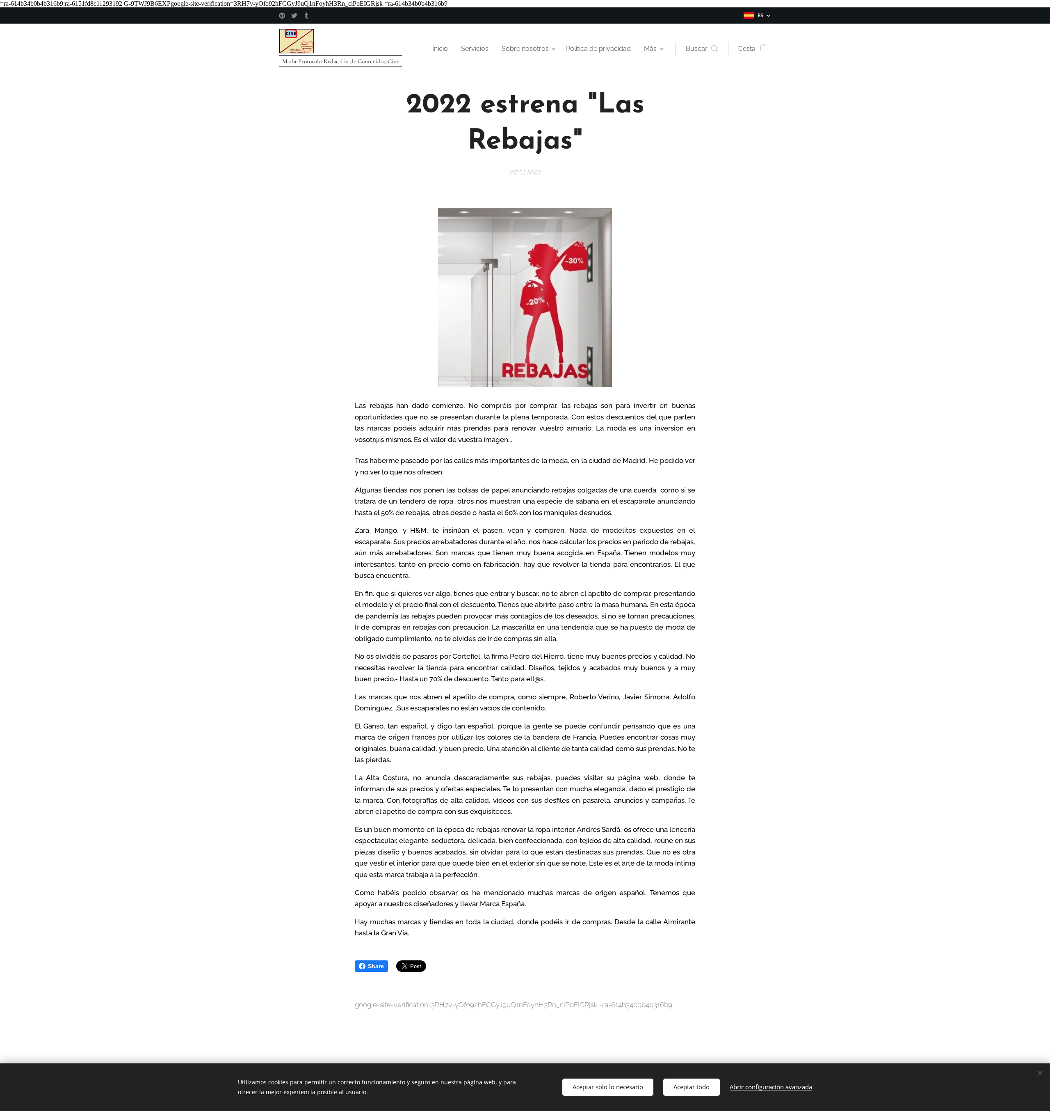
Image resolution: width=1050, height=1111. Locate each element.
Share (376, 966)
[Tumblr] (306, 16)
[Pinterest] (282, 16)
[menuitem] (442, 49)
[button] (702, 49)
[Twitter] (294, 16)
